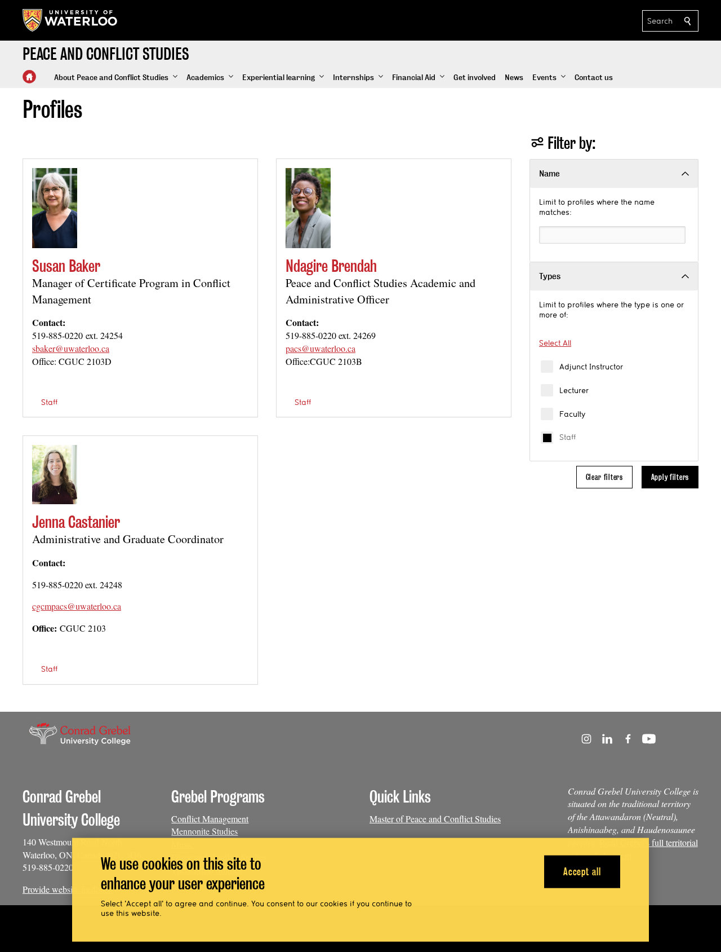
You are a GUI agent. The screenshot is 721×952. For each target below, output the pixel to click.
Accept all (582, 871)
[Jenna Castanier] (54, 474)
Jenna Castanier (76, 522)
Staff (567, 437)
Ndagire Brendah (331, 266)
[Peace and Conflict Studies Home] (29, 76)
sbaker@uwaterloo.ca (70, 348)
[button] (116, 78)
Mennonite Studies (204, 831)
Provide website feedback (68, 889)
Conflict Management (209, 819)
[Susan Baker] (54, 208)
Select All (555, 342)
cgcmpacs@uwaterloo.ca (76, 606)
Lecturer (574, 390)
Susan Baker (66, 266)
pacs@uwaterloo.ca (320, 348)
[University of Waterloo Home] (70, 20)
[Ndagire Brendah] (308, 208)
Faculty (572, 413)
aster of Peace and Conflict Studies (439, 819)
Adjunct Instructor (591, 366)
